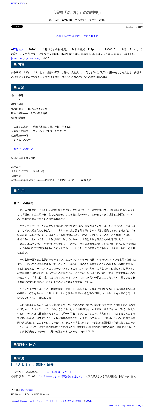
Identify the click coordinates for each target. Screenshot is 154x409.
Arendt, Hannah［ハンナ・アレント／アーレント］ (35, 401)
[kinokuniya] (33, 58)
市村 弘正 (19, 49)
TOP (111, 405)
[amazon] (16, 58)
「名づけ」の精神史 (22, 149)
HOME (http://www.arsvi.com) (128, 405)
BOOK (22, 3)
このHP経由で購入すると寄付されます (77, 36)
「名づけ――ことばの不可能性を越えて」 (60, 376)
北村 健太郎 (27, 389)
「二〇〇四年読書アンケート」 (57, 372)
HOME (14, 3)
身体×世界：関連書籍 (72, 401)
